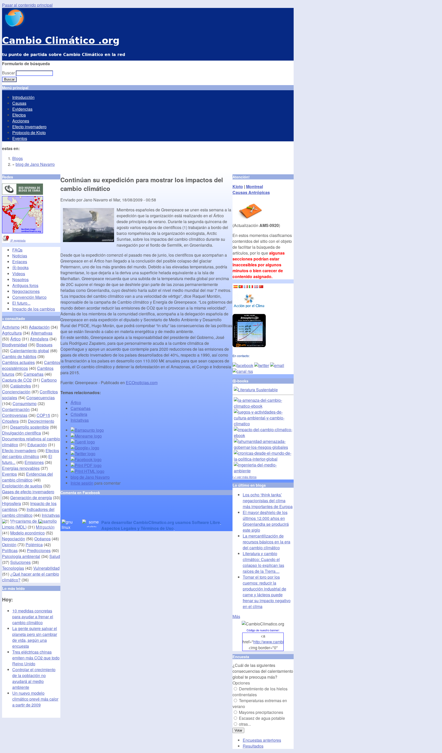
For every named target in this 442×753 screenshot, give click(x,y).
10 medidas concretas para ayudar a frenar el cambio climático (32, 616)
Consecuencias (40, 398)
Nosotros (20, 279)
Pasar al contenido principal (27, 5)
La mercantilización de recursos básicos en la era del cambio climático (266, 542)
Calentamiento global (29, 350)
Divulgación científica (21, 433)
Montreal (254, 186)
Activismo (11, 327)
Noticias (19, 256)
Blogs (17, 158)
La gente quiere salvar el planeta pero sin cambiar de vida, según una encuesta (34, 637)
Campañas (81, 408)
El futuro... (21, 303)
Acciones (20, 121)
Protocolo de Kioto (29, 132)
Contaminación (16, 409)
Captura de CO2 (17, 380)
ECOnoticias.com (142, 382)
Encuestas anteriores (262, 740)
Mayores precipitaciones (261, 712)
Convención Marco (29, 297)
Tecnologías (13, 568)
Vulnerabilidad (46, 568)
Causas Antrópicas (251, 192)
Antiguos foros (25, 285)
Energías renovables (21, 468)
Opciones (241, 683)
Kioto (238, 186)
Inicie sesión (82, 483)
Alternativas (41, 333)
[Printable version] (87, 471)
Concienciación (16, 392)
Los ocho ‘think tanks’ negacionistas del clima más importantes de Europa (268, 500)
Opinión (9, 544)
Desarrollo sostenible (29, 427)
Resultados (253, 746)
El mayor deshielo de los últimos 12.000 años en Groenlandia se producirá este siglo (266, 521)
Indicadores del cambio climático (28, 512)
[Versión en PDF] (86, 465)
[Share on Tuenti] (83, 442)
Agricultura (12, 333)
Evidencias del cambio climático (27, 477)
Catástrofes (20, 386)
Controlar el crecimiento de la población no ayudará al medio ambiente (34, 678)
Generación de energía (31, 497)
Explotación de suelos (22, 486)
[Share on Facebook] (86, 459)
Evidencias (22, 109)
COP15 (43, 415)
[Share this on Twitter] (83, 454)
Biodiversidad (14, 345)
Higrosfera (11, 503)
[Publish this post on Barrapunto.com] (87, 430)
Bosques (44, 345)
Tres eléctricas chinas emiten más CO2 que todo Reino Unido (36, 658)
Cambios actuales (18, 362)
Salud (54, 556)
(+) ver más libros (245, 477)
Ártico (76, 402)
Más (236, 616)
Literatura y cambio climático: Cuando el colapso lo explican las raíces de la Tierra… (263, 562)
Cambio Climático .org (60, 40)
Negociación (13, 539)
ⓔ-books (20, 267)
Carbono (49, 380)
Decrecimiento (41, 421)
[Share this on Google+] (85, 448)
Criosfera (79, 414)
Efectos (19, 115)
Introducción (23, 97)
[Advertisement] (120, 511)
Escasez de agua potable (262, 718)
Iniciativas (80, 420)
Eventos (19, 138)
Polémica (34, 544)
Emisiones (34, 462)
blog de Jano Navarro (35, 164)
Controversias (14, 415)
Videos (18, 274)
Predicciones (39, 550)
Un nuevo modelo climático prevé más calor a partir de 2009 (35, 699)
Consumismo (25, 403)
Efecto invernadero (29, 127)
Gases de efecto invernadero (28, 492)
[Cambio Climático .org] (13, 26)
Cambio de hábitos (19, 356)
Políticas (10, 550)
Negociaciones (26, 291)
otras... (245, 724)
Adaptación (39, 327)
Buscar (9, 73)
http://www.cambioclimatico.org (281, 642)
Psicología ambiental (21, 556)
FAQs (17, 250)
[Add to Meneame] (86, 436)
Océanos (42, 539)
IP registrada (18, 240)
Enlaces (19, 262)
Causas (19, 103)
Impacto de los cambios (33, 309)
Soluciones (20, 562)
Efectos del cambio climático (30, 453)
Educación (37, 445)
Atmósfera (39, 339)
